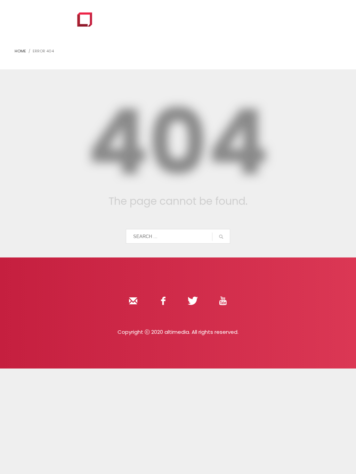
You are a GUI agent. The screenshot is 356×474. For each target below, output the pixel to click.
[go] (221, 236)
